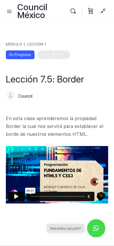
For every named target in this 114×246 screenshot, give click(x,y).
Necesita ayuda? (65, 228)
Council (25, 96)
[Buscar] (75, 11)
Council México (32, 11)
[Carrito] (90, 11)
